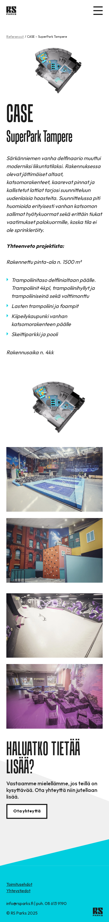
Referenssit (15, 37)
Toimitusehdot (19, 884)
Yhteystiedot (18, 890)
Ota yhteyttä (26, 810)
